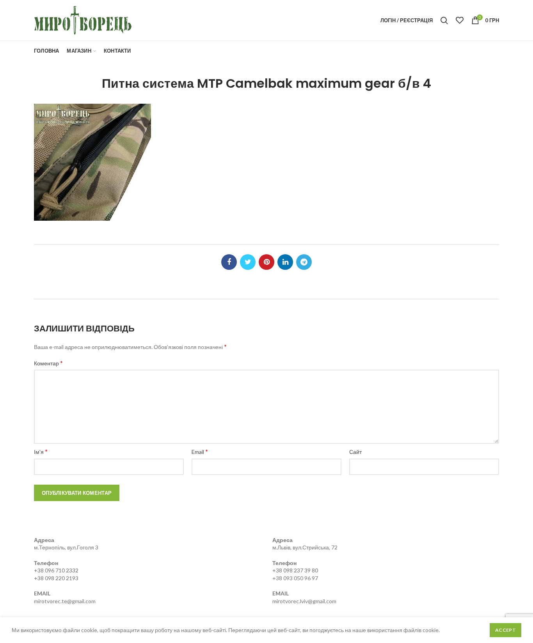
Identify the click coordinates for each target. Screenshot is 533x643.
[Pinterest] (266, 262)
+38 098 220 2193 (56, 578)
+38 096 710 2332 (56, 570)
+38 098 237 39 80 (295, 570)
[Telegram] (304, 262)
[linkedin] (285, 262)
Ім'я (41, 451)
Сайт (355, 451)
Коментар (48, 363)
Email (200, 451)
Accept (505, 630)
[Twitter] (248, 262)
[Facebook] (229, 262)
